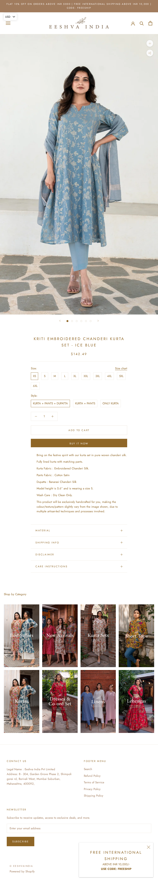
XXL (86, 376)
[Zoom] (149, 43)
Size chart (121, 368)
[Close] (148, 847)
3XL (97, 376)
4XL (109, 376)
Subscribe (20, 841)
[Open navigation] (8, 23)
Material (42, 530)
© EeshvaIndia (21, 866)
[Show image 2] (72, 321)
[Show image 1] (67, 321)
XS (34, 376)
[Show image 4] (81, 321)
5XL (121, 376)
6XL (35, 386)
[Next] (98, 321)
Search (88, 769)
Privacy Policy (92, 789)
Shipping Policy (93, 796)
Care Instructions (51, 566)
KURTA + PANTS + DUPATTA (50, 403)
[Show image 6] (91, 321)
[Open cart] (150, 23)
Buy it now (79, 443)
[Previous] (60, 321)
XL (74, 376)
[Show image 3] (77, 321)
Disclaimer (44, 554)
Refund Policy (92, 776)
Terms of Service (94, 782)
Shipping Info (47, 542)
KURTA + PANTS (85, 403)
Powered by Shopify (22, 871)
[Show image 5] (86, 321)
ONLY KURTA (111, 403)
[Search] (142, 23)
